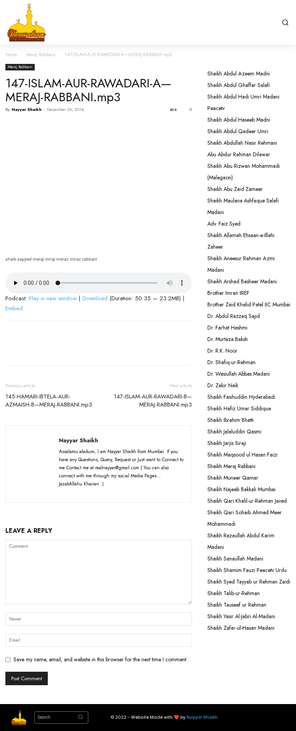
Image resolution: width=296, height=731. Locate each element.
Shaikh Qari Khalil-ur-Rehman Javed (247, 501)
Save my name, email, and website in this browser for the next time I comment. (100, 659)
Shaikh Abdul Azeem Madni (238, 73)
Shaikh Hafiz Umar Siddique (239, 408)
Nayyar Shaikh (27, 109)
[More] (84, 127)
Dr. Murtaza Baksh (227, 339)
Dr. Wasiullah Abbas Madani (238, 374)
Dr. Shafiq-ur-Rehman (231, 362)
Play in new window (53, 298)
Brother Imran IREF (228, 293)
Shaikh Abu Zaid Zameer (235, 189)
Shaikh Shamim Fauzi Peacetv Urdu (247, 570)
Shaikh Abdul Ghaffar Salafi (238, 85)
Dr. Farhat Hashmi (227, 327)
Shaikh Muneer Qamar (232, 478)
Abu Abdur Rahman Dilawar (238, 154)
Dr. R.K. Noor (222, 351)
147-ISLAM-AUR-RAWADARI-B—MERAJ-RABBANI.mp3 (153, 401)
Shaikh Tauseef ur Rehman (236, 605)
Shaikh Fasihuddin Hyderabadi (241, 397)
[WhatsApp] (66, 127)
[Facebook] (13, 127)
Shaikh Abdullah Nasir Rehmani (242, 143)
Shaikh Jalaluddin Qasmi (234, 431)
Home (11, 54)
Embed (14, 308)
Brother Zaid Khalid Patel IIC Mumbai (248, 304)
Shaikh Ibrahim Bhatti (230, 420)
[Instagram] (80, 491)
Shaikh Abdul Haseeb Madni (238, 120)
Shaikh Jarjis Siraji (226, 443)
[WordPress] (109, 491)
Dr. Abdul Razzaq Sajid (233, 316)
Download (95, 298)
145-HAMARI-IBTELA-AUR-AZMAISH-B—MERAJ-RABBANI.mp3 (48, 401)
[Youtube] (122, 491)
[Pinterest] (48, 127)
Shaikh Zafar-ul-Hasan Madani (240, 628)
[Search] (80, 717)
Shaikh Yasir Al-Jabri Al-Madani (241, 616)
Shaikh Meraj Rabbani (231, 466)
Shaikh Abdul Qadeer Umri (237, 131)
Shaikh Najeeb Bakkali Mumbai (242, 489)
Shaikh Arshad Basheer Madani (242, 281)
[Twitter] (31, 127)
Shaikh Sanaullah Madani (235, 558)
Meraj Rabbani (41, 54)
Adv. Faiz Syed (223, 223)
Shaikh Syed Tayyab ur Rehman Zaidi (248, 581)
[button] (285, 22)
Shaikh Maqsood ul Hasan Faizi (242, 454)
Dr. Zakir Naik (222, 385)
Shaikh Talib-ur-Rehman (233, 593)
